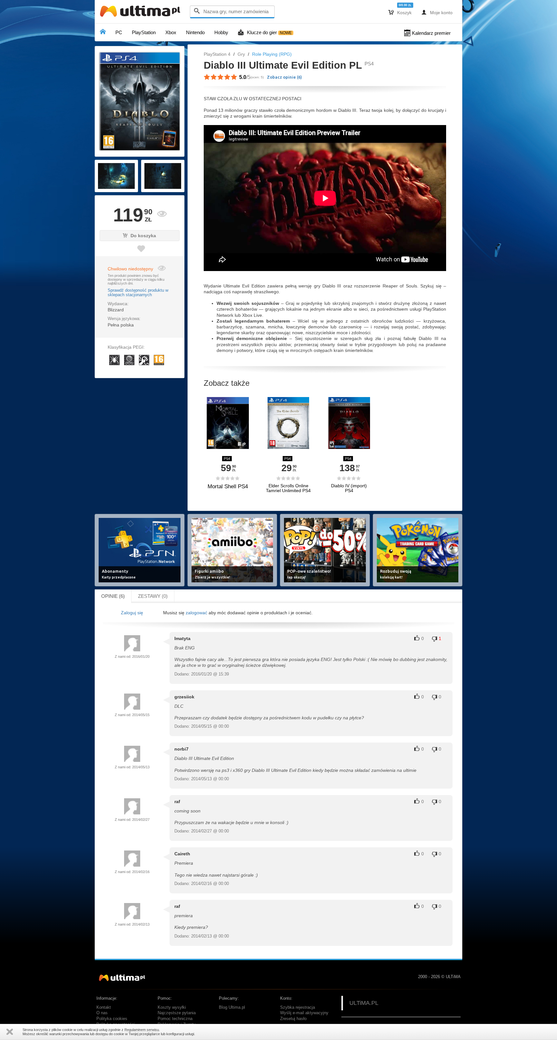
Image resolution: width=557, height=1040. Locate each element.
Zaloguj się (132, 612)
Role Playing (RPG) (272, 54)
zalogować (196, 612)
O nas (102, 1013)
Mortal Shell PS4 (228, 486)
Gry (241, 54)
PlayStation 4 (217, 54)
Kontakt (103, 1007)
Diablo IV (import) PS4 (349, 488)
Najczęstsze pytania (177, 1013)
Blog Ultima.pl (232, 1007)
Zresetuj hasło (293, 1018)
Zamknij (9, 1032)
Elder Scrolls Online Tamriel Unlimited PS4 (288, 488)
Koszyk (400, 12)
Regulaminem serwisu (141, 1030)
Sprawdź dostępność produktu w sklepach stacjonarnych (138, 292)
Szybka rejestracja (297, 1007)
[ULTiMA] (141, 12)
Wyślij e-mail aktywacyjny (304, 1013)
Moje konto (437, 12)
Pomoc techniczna (175, 1018)
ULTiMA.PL (363, 1003)
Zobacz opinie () (284, 77)
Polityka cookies (111, 1018)
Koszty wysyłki (172, 1007)
